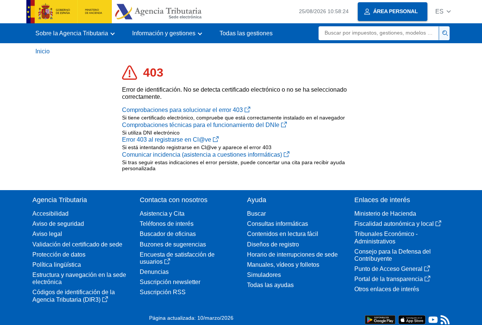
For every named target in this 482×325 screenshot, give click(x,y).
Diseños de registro (273, 244)
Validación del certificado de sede (77, 244)
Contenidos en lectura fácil (282, 234)
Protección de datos (58, 254)
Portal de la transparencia (388, 279)
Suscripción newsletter (170, 282)
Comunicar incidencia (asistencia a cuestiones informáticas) (202, 154)
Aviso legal (47, 234)
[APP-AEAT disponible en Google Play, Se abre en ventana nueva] (380, 319)
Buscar (256, 213)
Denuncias (154, 272)
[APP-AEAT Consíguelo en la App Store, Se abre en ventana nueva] (412, 319)
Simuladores (264, 275)
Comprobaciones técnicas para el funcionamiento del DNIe (200, 125)
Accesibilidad (50, 213)
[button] (443, 11)
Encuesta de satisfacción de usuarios (177, 258)
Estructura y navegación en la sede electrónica (79, 278)
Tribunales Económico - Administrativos (386, 237)
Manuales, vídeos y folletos (283, 265)
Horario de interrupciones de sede (292, 254)
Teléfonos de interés (167, 224)
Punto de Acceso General (388, 269)
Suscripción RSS (163, 292)
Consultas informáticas (277, 224)
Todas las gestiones (246, 33)
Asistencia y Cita (162, 213)
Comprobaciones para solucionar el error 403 (182, 110)
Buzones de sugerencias (173, 244)
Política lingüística (56, 265)
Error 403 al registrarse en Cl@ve (166, 139)
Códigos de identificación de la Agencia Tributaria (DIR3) (73, 295)
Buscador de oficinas (168, 234)
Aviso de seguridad (58, 224)
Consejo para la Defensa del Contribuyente (392, 255)
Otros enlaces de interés (386, 289)
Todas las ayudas (270, 285)
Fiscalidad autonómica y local (394, 224)
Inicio (42, 51)
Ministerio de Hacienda (385, 213)
